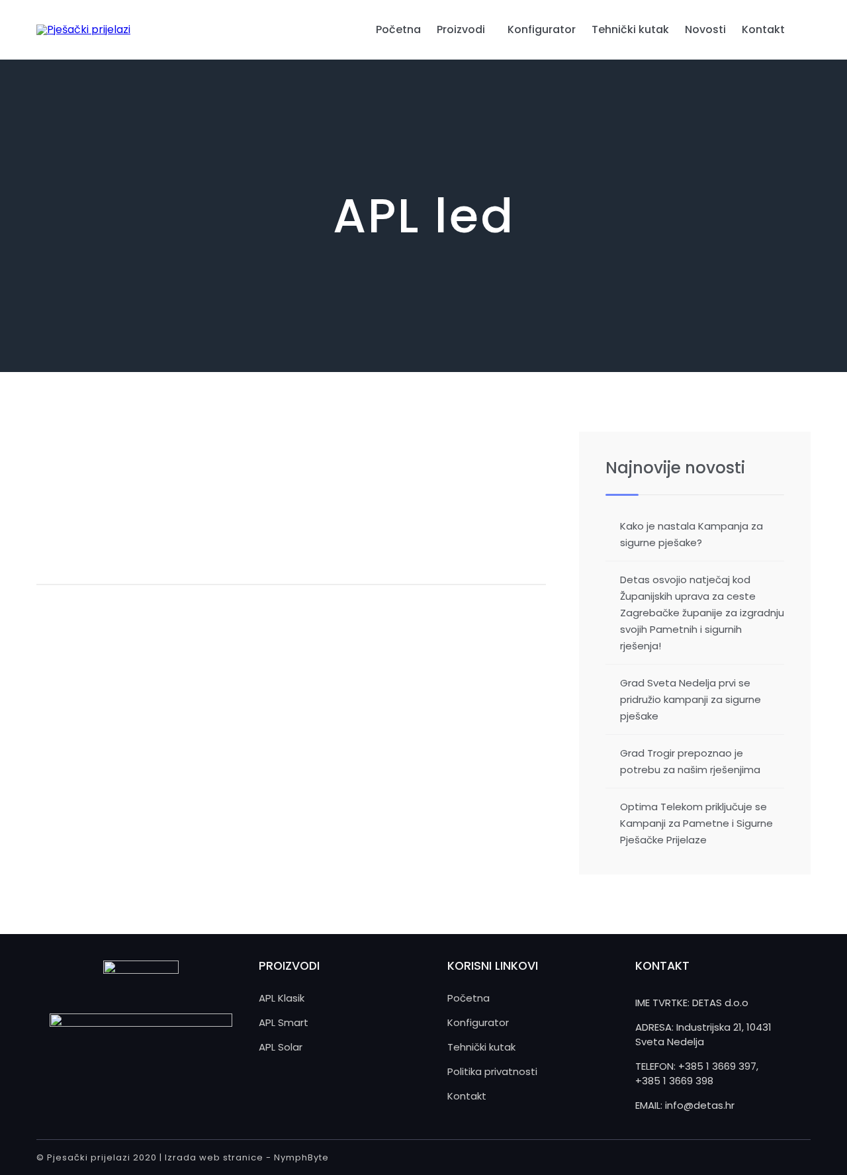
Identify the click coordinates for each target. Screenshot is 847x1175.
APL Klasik (281, 998)
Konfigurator (542, 29)
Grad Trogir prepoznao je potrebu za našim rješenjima (690, 761)
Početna (398, 29)
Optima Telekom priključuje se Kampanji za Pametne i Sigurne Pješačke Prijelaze (696, 823)
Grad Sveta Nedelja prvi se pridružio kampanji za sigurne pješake (690, 699)
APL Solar (280, 1047)
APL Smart (283, 1022)
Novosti (705, 29)
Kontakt (763, 29)
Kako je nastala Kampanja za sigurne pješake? (691, 534)
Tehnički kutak (630, 29)
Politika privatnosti (492, 1071)
